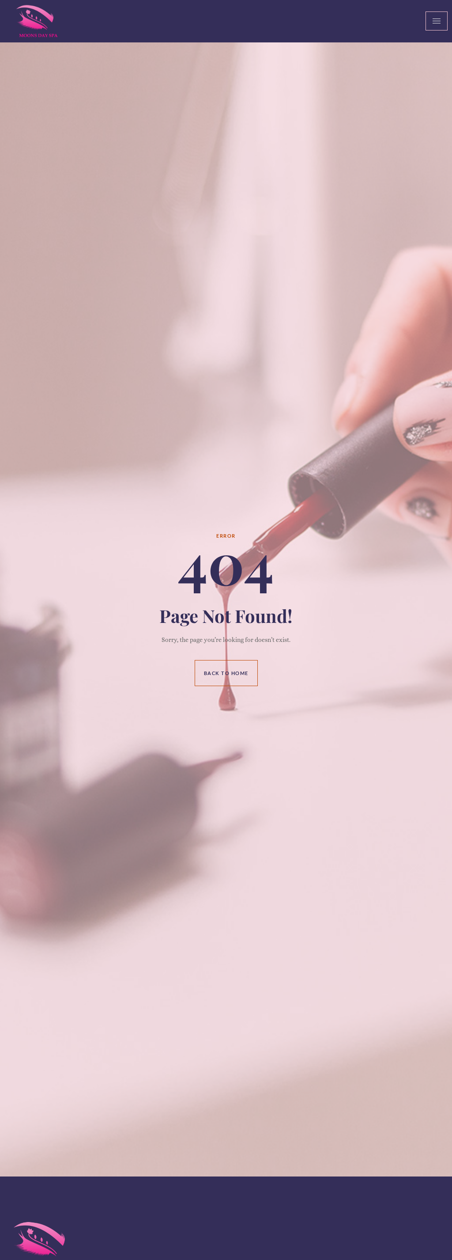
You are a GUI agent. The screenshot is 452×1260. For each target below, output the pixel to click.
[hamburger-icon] (437, 20)
